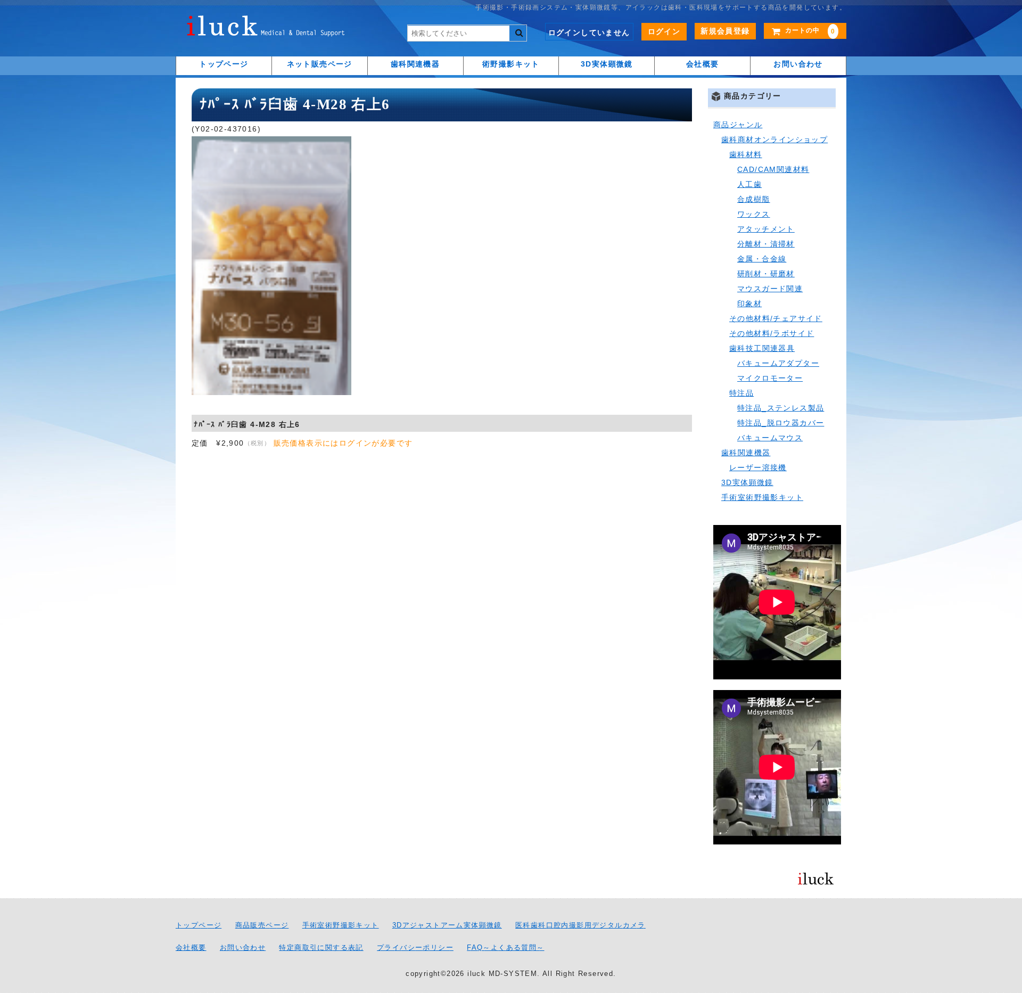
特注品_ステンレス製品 (780, 408)
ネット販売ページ (319, 64)
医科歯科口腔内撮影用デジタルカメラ (580, 925)
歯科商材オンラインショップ (774, 139)
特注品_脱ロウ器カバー (780, 422)
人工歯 (749, 184)
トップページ (223, 64)
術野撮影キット (511, 64)
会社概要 (702, 64)
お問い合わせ (797, 64)
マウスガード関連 (770, 288)
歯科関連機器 (415, 64)
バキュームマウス (770, 437)
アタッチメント (766, 229)
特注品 (741, 393)
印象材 (749, 303)
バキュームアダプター (778, 363)
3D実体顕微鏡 (607, 64)
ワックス (753, 214)
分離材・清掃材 (766, 244)
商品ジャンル (737, 124)
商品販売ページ (262, 925)
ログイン (664, 31)
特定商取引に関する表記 (321, 947)
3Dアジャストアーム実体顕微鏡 (447, 925)
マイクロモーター (770, 378)
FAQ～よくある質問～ (505, 947)
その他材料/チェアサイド (775, 318)
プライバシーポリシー (415, 947)
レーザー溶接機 (758, 467)
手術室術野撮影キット (762, 497)
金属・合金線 (761, 259)
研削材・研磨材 (766, 273)
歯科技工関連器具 (762, 348)
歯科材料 (745, 154)
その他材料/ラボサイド (771, 333)
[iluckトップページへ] (266, 28)
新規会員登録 (724, 31)
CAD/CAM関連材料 (773, 169)
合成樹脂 (753, 199)
